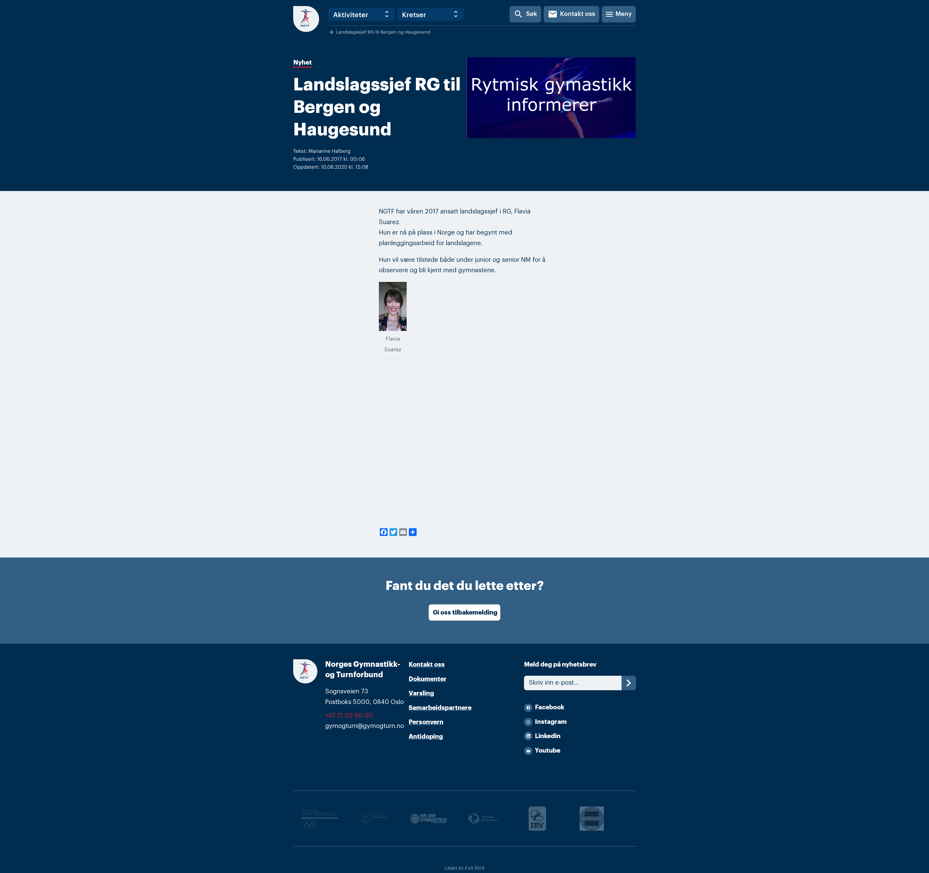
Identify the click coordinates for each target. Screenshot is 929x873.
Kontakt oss (571, 14)
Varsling (421, 693)
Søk (525, 14)
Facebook (549, 707)
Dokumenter (428, 679)
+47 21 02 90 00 (349, 715)
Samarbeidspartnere (440, 708)
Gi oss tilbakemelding (465, 612)
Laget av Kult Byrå (465, 867)
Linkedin (548, 736)
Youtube (547, 751)
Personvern (426, 722)
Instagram (551, 722)
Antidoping (426, 737)
